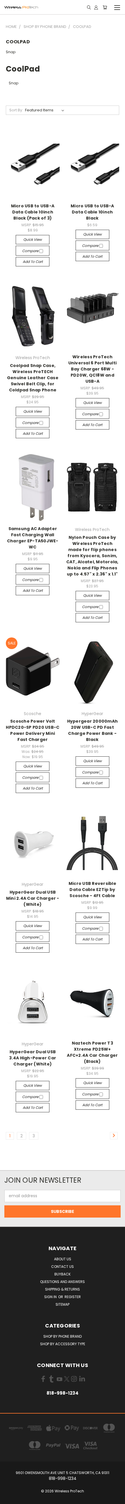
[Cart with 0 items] (105, 7)
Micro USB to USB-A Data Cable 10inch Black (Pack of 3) (33, 212)
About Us (62, 1259)
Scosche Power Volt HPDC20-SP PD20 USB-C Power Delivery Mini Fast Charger (32, 730)
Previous (9, 1498)
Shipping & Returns (62, 1289)
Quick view (32, 239)
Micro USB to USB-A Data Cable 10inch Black (92, 212)
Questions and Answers (62, 1281)
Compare (30, 250)
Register (73, 1296)
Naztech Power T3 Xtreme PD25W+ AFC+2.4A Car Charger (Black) (92, 1052)
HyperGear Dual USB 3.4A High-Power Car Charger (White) (32, 1058)
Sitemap (62, 1304)
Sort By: (16, 110)
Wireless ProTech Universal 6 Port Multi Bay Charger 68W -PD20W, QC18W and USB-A (92, 369)
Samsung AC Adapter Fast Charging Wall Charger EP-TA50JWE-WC (32, 538)
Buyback (62, 1274)
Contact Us (62, 1266)
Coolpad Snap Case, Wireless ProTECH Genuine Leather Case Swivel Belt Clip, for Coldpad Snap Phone (32, 378)
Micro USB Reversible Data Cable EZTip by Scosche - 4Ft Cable (92, 890)
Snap (11, 52)
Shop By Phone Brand (62, 1336)
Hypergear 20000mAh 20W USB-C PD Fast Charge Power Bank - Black (92, 730)
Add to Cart (33, 261)
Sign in (51, 1296)
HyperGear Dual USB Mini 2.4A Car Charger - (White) (32, 898)
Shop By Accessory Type (62, 1343)
